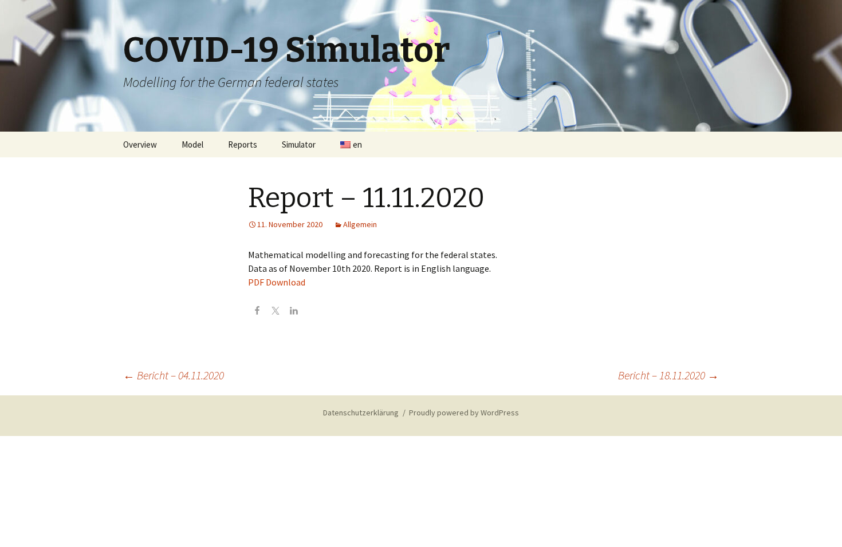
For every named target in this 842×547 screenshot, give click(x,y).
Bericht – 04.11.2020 (173, 375)
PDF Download (276, 282)
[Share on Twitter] (275, 312)
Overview (140, 144)
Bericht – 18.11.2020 (668, 375)
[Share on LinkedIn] (294, 312)
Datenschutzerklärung (361, 412)
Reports (242, 144)
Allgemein (360, 224)
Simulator (299, 144)
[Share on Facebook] (257, 312)
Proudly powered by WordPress (464, 412)
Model (192, 144)
